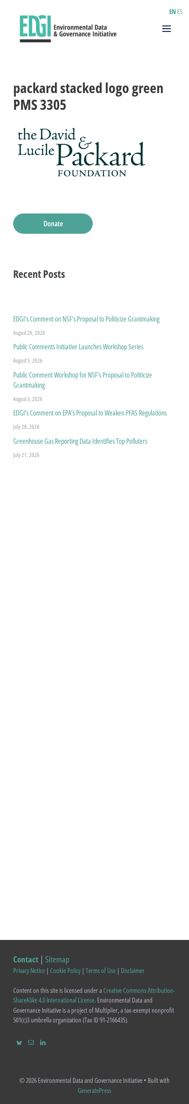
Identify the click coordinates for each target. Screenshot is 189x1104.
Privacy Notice (29, 970)
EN (172, 11)
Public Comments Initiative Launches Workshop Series (78, 347)
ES (179, 11)
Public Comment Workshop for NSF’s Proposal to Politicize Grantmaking (82, 380)
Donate (53, 223)
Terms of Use (101, 970)
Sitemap (57, 959)
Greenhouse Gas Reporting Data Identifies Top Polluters (80, 441)
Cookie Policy (65, 970)
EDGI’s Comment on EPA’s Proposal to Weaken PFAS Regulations (90, 413)
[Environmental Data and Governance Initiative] (68, 27)
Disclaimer (133, 970)
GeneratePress (94, 1090)
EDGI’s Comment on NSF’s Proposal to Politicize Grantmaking (86, 319)
